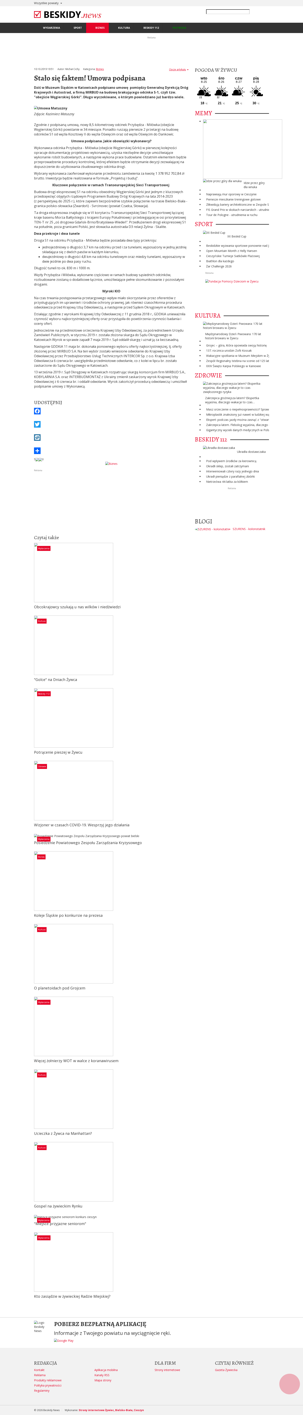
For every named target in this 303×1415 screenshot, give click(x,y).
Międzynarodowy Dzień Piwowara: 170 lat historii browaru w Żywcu (233, 336)
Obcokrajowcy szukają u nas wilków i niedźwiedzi (77, 606)
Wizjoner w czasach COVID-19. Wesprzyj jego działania (81, 824)
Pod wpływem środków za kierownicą (231, 461)
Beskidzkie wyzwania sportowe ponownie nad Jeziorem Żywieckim (250, 246)
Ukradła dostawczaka (251, 452)
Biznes (100, 69)
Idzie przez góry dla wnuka (254, 185)
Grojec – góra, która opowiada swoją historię (236, 345)
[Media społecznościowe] (111, 450)
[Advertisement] (111, 501)
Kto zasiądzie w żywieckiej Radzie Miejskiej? (72, 1296)
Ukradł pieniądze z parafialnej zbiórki (230, 476)
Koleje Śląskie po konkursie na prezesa (68, 915)
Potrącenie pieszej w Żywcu (58, 752)
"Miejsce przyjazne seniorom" (60, 1223)
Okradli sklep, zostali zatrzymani (227, 466)
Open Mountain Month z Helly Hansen (231, 251)
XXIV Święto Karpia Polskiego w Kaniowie (233, 366)
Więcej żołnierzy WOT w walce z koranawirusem (76, 1060)
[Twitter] (111, 424)
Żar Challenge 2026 (219, 266)
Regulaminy (41, 1390)
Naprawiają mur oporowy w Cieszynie (231, 194)
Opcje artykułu (177, 69)
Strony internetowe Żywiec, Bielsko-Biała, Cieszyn (111, 1410)
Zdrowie (42, 766)
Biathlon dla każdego (220, 261)
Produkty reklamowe (48, 1380)
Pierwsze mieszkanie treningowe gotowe (233, 199)
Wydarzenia (43, 548)
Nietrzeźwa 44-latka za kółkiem (227, 482)
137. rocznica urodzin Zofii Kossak (229, 350)
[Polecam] (37, 459)
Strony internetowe (167, 1370)
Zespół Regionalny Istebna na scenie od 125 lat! (238, 361)
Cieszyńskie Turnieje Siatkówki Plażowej (233, 256)
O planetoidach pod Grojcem (59, 988)
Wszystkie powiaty (46, 3)
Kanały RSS (101, 1375)
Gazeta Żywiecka (226, 1370)
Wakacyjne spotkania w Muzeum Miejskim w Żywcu (240, 356)
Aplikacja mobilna (106, 1370)
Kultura (42, 621)
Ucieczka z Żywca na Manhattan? (63, 1133)
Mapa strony (102, 1380)
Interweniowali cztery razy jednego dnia (232, 471)
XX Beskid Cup (236, 236)
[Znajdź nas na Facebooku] (4, 707)
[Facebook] (111, 411)
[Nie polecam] (40, 459)
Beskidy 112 (44, 693)
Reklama (40, 1375)
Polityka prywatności (47, 1385)
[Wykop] (111, 437)
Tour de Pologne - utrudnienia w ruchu (231, 215)
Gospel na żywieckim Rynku (58, 1206)
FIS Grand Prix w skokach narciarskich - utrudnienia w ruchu (245, 210)
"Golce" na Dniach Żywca (55, 679)
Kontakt (39, 1370)
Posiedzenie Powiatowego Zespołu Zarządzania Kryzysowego (88, 842)
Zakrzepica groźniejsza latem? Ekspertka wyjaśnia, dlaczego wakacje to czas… (232, 400)
